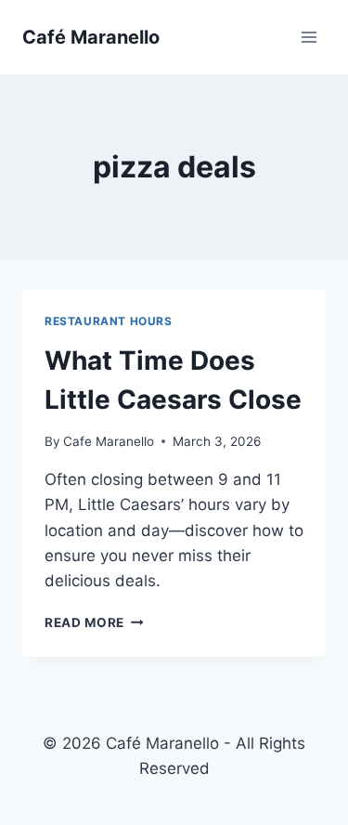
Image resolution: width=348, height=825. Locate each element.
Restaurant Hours (109, 321)
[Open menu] (308, 36)
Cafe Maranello (108, 441)
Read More (94, 622)
